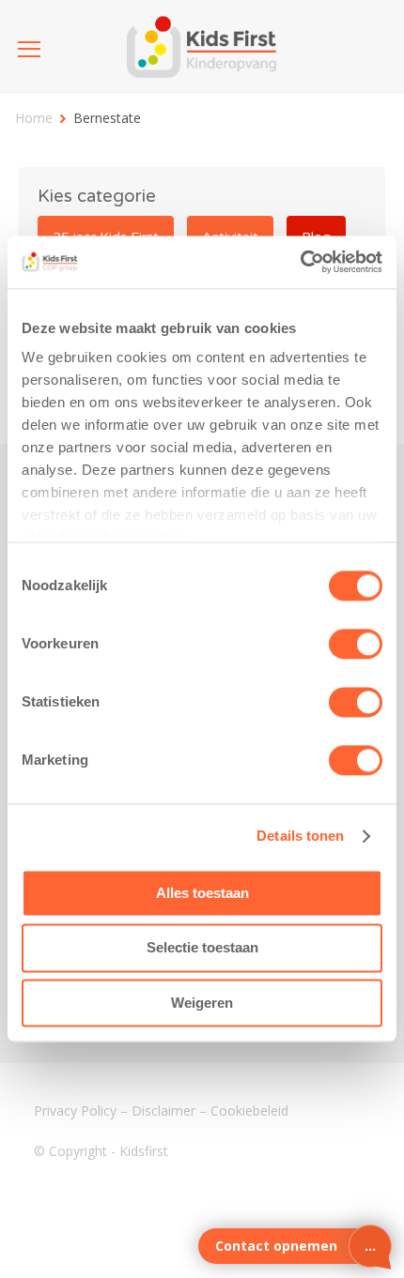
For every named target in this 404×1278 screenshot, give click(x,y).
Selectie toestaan (202, 948)
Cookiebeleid (249, 1110)
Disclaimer (163, 1110)
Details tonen (300, 836)
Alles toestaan (202, 893)
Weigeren (202, 1003)
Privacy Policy (75, 1110)
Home (34, 118)
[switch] (355, 644)
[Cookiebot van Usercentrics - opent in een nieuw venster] (300, 262)
